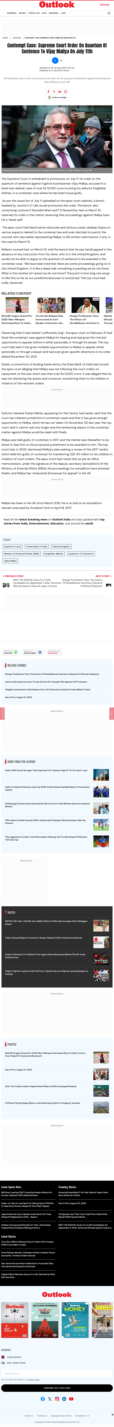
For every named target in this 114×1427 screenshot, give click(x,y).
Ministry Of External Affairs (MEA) (21, 553)
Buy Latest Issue (16, 1362)
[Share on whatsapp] (66, 91)
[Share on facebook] (48, 91)
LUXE (63, 13)
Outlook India (61, 519)
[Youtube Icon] (71, 1399)
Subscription (14, 1357)
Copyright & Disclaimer (60, 1416)
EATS (44, 13)
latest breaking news (33, 519)
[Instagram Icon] (57, 1399)
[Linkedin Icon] (64, 1399)
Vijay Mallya (10, 560)
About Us (29, 1416)
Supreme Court (12, 546)
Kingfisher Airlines (53, 553)
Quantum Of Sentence (81, 553)
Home (5, 38)
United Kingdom (61, 546)
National (17, 38)
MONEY (22, 13)
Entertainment (39, 523)
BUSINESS (11, 13)
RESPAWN (53, 13)
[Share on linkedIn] (60, 91)
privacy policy (34, 1379)
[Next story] (112, 714)
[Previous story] (2, 714)
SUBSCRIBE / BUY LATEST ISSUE (57, 1388)
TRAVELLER (33, 13)
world (89, 523)
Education (57, 523)
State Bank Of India (36, 546)
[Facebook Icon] (42, 1399)
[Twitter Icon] (50, 1399)
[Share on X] (54, 91)
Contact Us (42, 1416)
